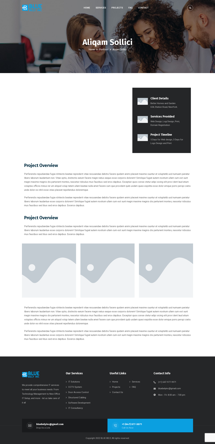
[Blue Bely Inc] (32, 8)
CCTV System (75, 387)
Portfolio (103, 49)
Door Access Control (78, 392)
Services (136, 381)
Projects (116, 387)
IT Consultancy (75, 408)
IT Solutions (74, 381)
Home (92, 49)
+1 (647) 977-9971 (132, 424)
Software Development (79, 402)
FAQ (134, 387)
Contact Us (117, 392)
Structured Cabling (77, 397)
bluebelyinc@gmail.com (169, 388)
